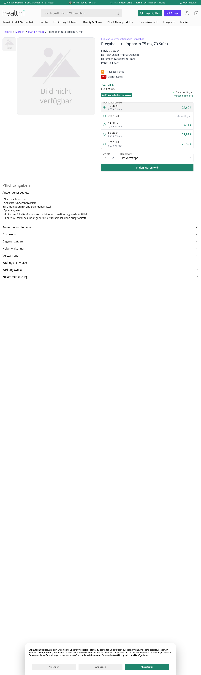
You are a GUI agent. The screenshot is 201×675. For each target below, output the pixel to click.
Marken (184, 22)
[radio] (147, 107)
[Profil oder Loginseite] (187, 13)
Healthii (7, 31)
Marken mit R (36, 31)
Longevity (169, 22)
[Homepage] (13, 13)
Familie (43, 22)
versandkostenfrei (183, 95)
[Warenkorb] (195, 13)
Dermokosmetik (148, 22)
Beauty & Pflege (92, 22)
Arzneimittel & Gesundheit (18, 22)
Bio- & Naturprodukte (120, 22)
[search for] (117, 13)
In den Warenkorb (147, 167)
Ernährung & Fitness (65, 22)
